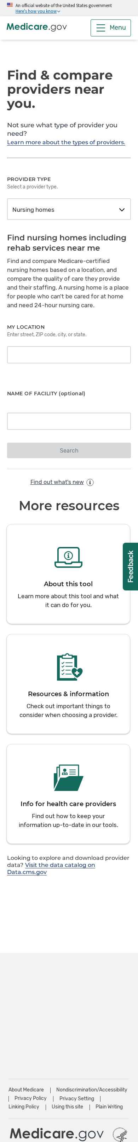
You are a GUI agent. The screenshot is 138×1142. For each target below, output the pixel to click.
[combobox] (68, 210)
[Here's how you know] (69, 8)
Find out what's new (57, 482)
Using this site (67, 1107)
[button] (68, 574)
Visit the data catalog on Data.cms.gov (51, 868)
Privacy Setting (76, 1099)
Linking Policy (23, 1107)
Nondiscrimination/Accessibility (91, 1090)
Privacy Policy (31, 1098)
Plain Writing (109, 1107)
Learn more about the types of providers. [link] (66, 142)
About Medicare (26, 1090)
